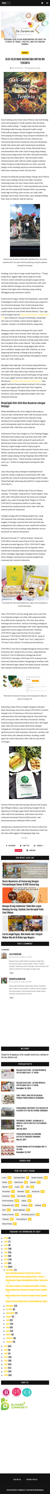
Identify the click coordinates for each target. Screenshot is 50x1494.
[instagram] (42, 3)
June (8, 1324)
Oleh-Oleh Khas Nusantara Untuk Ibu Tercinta (23, 1273)
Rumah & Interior (8, 1215)
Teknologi (5, 1219)
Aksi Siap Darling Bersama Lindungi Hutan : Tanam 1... (25, 1277)
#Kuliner (24, 838)
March (8, 1334)
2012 (6, 1364)
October (9, 1309)
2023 (6, 1249)
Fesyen (17, 1187)
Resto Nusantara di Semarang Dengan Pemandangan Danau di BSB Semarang (20, 883)
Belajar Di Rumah (37, 1178)
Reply (11, 973)
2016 (6, 1350)
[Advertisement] (25, 1444)
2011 (6, 1368)
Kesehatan (6, 1196)
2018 (6, 1267)
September (10, 1313)
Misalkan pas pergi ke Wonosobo (26, 381)
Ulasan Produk (7, 1224)
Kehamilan (20, 1192)
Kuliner (25, 53)
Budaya (4, 1182)
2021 (6, 1256)
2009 (6, 1375)
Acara (4, 1178)
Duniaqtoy (40, 1490)
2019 (6, 1263)
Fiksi (27, 1187)
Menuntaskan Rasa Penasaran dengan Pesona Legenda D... (26, 1291)
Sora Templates (19, 1490)
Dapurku (33, 1182)
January (9, 1342)
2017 (6, 1346)
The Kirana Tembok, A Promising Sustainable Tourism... (26, 1286)
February (10, 1338)
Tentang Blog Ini (21, 1219)
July (8, 1320)
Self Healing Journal (28, 1215)
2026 (6, 1238)
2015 (6, 1353)
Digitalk (4, 1187)
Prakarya (24, 1205)
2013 (6, 1361)
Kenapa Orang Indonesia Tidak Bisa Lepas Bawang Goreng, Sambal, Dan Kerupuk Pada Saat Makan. (22, 909)
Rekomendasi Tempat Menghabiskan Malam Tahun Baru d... (27, 1281)
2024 (6, 1245)
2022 (6, 1252)
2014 (6, 1357)
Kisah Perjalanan (7, 1201)
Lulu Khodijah (15, 954)
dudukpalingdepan (17, 979)
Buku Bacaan (19, 1182)
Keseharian (35, 1192)
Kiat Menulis (21, 1196)
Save (19, 850)
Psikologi (38, 1205)
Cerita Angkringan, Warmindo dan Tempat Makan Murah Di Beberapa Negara (22, 936)
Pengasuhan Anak (8, 1205)
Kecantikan (6, 1192)
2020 (6, 1259)
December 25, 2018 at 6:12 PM (21, 982)
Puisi (4, 1210)
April (8, 1331)
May (8, 1327)
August (9, 1317)
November (10, 1306)
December (10, 1270)
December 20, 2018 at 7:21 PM (21, 957)
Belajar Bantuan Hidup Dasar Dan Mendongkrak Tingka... (27, 1301)
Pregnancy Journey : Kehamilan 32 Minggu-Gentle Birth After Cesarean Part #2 (31, 1123)
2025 (6, 1242)
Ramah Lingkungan (19, 1210)
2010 (6, 1371)
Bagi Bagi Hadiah (19, 1178)
